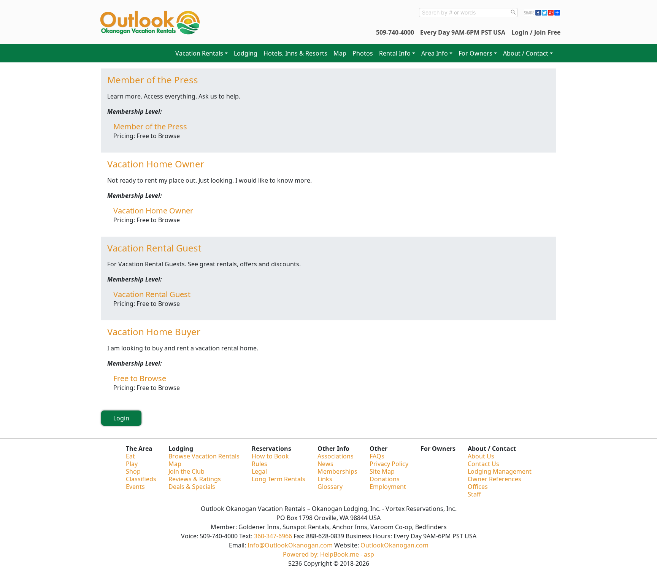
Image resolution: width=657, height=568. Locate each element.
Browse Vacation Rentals (204, 456)
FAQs (377, 456)
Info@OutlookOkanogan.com (290, 545)
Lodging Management (500, 471)
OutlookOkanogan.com (394, 545)
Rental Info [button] (395, 53)
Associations (335, 456)
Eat (130, 456)
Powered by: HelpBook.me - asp (328, 554)
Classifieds (141, 479)
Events (135, 486)
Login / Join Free (535, 32)
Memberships (337, 471)
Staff (474, 494)
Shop (133, 471)
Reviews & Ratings (194, 479)
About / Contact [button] (525, 53)
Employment (388, 486)
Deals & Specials (191, 486)
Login (121, 418)
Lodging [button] (245, 53)
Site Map (382, 471)
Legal (259, 471)
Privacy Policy (389, 464)
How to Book (270, 456)
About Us (481, 456)
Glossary (330, 486)
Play (132, 464)
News (325, 464)
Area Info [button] (434, 53)
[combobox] (464, 12)
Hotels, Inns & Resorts (295, 53)
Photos (362, 53)
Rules (259, 464)
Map (339, 53)
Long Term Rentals (278, 479)
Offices (478, 486)
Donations (385, 479)
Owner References (494, 479)
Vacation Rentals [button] (199, 53)
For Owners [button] (475, 53)
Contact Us (483, 464)
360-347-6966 (273, 536)
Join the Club (186, 471)
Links (324, 479)
